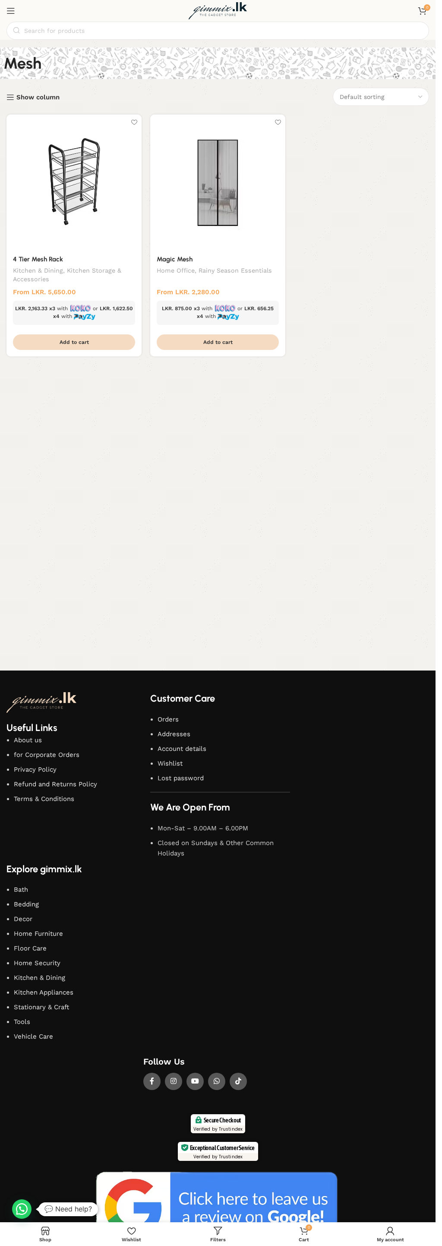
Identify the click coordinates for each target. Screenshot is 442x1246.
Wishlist (170, 763)
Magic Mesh (175, 259)
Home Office (176, 270)
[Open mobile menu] (10, 10)
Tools (22, 1022)
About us (28, 740)
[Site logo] (218, 10)
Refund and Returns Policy (55, 784)
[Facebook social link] (152, 1081)
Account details (182, 749)
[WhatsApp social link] (216, 1081)
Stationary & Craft (41, 1007)
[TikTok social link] (238, 1081)
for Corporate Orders (46, 755)
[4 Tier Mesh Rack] (74, 182)
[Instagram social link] (173, 1081)
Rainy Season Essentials (235, 270)
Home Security (37, 963)
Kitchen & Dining (38, 270)
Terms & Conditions (44, 799)
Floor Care (30, 948)
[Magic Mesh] (217, 182)
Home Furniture (38, 934)
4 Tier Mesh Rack (38, 259)
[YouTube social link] (195, 1081)
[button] (74, 342)
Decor (23, 919)
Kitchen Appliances (43, 992)
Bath (21, 889)
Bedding (26, 904)
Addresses (174, 734)
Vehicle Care (33, 1036)
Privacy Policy (35, 769)
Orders (168, 719)
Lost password (181, 778)
